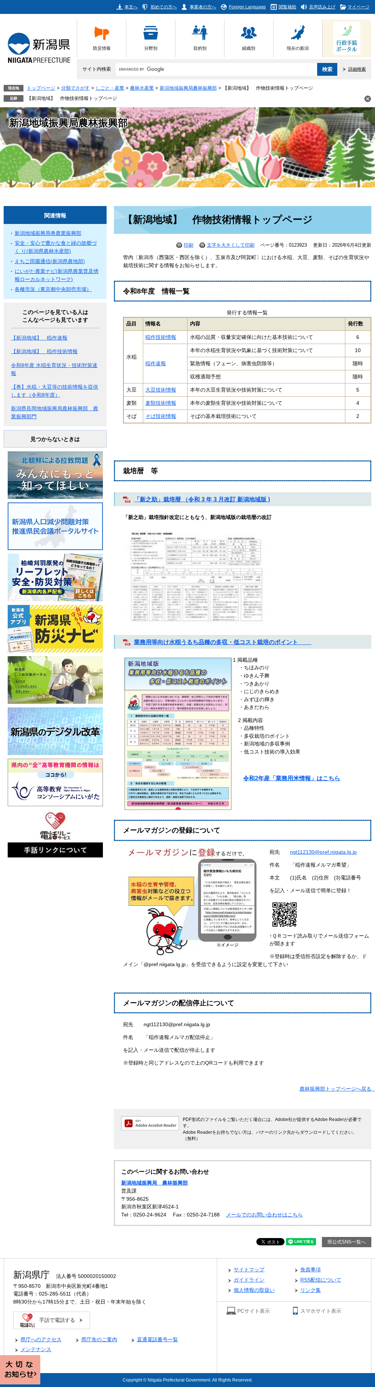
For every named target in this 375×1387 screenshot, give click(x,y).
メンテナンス (36, 1349)
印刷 (188, 245)
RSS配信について (320, 1280)
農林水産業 (142, 88)
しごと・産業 (110, 88)
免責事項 (310, 1269)
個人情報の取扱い (254, 1290)
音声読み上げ (322, 6)
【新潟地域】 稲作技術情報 (44, 351)
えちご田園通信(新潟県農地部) (50, 261)
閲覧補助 (287, 6)
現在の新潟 (298, 48)
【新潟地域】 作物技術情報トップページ (72, 98)
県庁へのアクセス (41, 1339)
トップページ (41, 88)
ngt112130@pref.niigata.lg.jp (323, 852)
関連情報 (55, 215)
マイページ (359, 6)
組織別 (248, 48)
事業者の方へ (203, 6)
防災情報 (102, 48)
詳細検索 (357, 69)
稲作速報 (155, 363)
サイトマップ (249, 1269)
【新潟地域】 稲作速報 (39, 338)
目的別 (200, 48)
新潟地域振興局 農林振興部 (154, 1183)
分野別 (150, 48)
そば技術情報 (160, 416)
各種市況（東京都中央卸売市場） (53, 289)
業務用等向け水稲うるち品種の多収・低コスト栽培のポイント (222, 642)
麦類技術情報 (160, 403)
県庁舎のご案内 (99, 1339)
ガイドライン (249, 1280)
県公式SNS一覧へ (346, 1242)
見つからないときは (55, 439)
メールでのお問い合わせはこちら (264, 1215)
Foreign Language (247, 6)
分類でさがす (75, 88)
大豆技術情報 (160, 390)
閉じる (367, 99)
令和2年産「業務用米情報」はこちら (291, 778)
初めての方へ (164, 6)
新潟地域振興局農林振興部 (188, 88)
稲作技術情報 (160, 337)
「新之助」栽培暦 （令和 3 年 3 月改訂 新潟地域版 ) (202, 499)
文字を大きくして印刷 (231, 245)
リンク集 (310, 1290)
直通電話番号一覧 (157, 1339)
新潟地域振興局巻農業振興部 (48, 233)
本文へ (131, 6)
